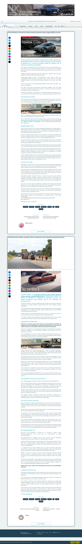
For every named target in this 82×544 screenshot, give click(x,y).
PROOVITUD (23, 26)
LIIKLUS (30, 26)
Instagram (25, 206)
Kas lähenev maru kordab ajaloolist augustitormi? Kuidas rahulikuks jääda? (42, 21)
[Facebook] (9, 38)
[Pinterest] (9, 56)
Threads (49, 206)
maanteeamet (29, 493)
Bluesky (41, 209)
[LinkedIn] (9, 43)
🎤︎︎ (58, 26)
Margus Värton (28, 223)
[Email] (9, 46)
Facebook (37, 206)
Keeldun (72, 542)
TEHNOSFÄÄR (49, 26)
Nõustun (77, 542)
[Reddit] (9, 48)
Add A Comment (41, 231)
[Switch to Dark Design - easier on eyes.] (4, 21)
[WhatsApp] (9, 51)
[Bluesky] (9, 54)
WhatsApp (32, 206)
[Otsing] (6, 21)
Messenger (44, 206)
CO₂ (56, 26)
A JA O (36, 26)
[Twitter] (9, 40)
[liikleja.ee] (10, 26)
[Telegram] (9, 59)
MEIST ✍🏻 (63, 26)
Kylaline (27, 515)
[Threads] (9, 62)
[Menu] (2, 21)
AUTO (41, 26)
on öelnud (28, 381)
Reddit (57, 206)
